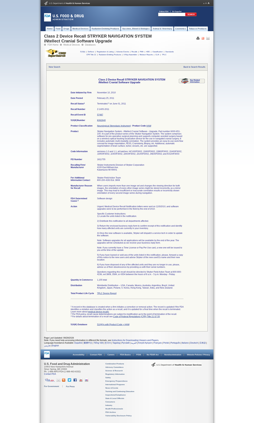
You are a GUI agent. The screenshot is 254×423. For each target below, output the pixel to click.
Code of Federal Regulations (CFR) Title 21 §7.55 (136, 316)
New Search (54, 67)
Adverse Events (122, 52)
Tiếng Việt (98, 343)
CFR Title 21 (91, 55)
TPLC (164, 55)
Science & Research (114, 371)
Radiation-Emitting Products (110, 55)
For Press (70, 386)
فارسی (47, 345)
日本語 (203, 343)
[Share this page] (203, 39)
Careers (110, 355)
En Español (177, 11)
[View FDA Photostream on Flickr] (87, 381)
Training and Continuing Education (119, 391)
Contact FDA (96, 355)
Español (78, 343)
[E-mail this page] (208, 39)
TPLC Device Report (106, 293)
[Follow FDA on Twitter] (70, 381)
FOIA (138, 355)
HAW (148, 126)
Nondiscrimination (172, 355)
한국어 (108, 343)
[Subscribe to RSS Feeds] (64, 381)
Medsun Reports (146, 55)
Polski (166, 343)
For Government (51, 386)
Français (158, 343)
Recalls (134, 52)
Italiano (185, 343)
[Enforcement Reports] (192, 83)
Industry (108, 405)
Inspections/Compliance (115, 395)
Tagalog (116, 343)
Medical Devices (71, 44)
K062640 (101, 120)
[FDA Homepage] (47, 356)
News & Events (111, 388)
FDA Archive (110, 412)
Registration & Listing (105, 52)
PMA (142, 52)
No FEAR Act (153, 355)
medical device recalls (98, 311)
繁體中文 (88, 343)
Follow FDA (163, 11)
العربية (134, 343)
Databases (90, 44)
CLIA (157, 55)
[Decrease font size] (203, 3)
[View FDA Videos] (81, 381)
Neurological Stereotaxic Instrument (114, 126)
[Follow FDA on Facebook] (75, 381)
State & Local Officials (114, 398)
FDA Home (53, 44)
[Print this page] (198, 39)
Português (175, 343)
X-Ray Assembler (130, 55)
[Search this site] (191, 15)
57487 (100, 115)
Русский (125, 343)
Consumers (110, 402)
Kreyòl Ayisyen (145, 343)
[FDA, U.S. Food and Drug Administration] (64, 21)
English (55, 345)
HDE (148, 52)
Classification (157, 52)
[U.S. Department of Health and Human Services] (67, 4)
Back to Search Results (194, 67)
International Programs (115, 384)
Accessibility (78, 355)
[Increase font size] (209, 3)
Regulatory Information (115, 374)
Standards (169, 52)
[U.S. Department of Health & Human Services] (176, 365)
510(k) (82, 52)
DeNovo (91, 52)
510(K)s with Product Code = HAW (113, 324)
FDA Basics (125, 355)
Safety (108, 378)
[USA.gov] (49, 381)
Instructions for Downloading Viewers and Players (135, 340)
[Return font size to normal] (206, 3)
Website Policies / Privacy (198, 355)
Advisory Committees (114, 367)
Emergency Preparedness (116, 381)
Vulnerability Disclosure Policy (118, 416)
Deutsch (194, 343)
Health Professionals (114, 409)
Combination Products (114, 364)
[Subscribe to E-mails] (58, 381)
